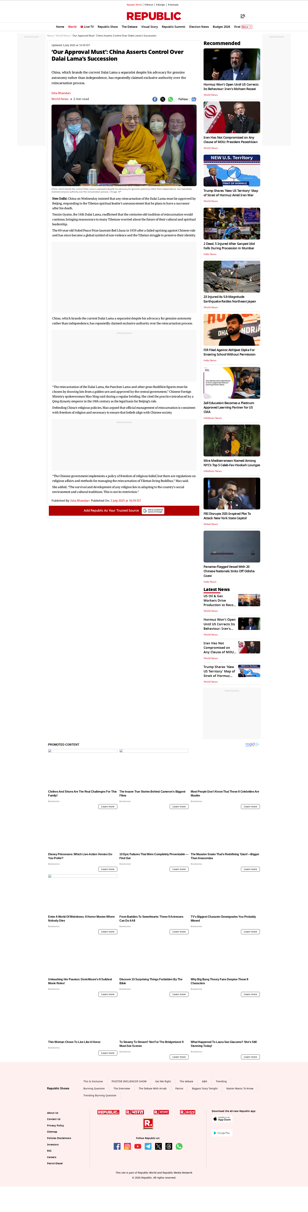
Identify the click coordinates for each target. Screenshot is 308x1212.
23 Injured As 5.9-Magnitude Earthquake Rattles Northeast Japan (230, 299)
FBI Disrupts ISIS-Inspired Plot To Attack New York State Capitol (227, 515)
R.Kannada (173, 4)
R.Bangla (160, 4)
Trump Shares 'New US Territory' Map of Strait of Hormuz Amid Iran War (231, 193)
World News (60, 99)
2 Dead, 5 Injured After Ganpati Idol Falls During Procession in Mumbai (229, 246)
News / (51, 36)
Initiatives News (213, 418)
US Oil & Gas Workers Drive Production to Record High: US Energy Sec (220, 603)
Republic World (134, 4)
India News (210, 254)
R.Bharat (149, 4)
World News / (63, 36)
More (245, 27)
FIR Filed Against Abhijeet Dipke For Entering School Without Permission (230, 352)
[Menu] (241, 16)
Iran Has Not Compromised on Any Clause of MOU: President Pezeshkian (231, 139)
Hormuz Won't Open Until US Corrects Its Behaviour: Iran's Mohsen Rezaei (231, 86)
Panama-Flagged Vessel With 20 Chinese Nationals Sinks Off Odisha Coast (229, 571)
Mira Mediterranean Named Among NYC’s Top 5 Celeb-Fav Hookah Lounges (232, 462)
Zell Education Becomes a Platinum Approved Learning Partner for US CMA (229, 407)
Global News (211, 524)
